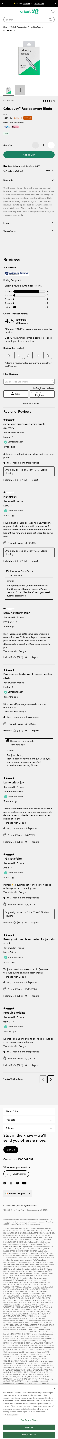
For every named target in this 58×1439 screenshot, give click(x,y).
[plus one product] (51, 145)
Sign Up (11, 1149)
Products (10, 1119)
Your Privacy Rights (29, 1420)
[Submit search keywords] (50, 19)
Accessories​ (39, 3)
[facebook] (4, 1183)
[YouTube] (24, 1183)
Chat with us (19, 1173)
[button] (49, 101)
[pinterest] (17, 1183)
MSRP (5, 114)
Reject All (29, 1427)
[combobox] (29, 19)
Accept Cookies (29, 1434)
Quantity (7, 145)
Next (55, 3)
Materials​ (26, 3)
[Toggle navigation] (6, 12)
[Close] (55, 1388)
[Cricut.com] (29, 12)
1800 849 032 (25, 1159)
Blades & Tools (9, 30)
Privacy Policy (12, 1414)
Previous (3, 3)
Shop (5, 27)
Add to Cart (29, 154)
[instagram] (11, 1183)
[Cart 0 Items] (52, 11)
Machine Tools (35, 27)
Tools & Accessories (19, 27)
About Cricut (12, 1111)
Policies (10, 1128)
